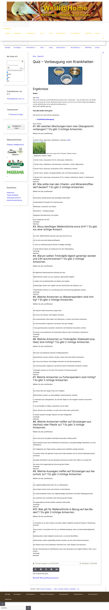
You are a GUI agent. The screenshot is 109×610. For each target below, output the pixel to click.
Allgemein (40, 56)
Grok (57, 578)
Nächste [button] (36, 181)
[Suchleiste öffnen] (103, 38)
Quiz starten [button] (37, 124)
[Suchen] (28, 608)
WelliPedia (88, 33)
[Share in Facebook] (40, 570)
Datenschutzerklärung (14, 200)
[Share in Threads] (46, 570)
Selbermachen (60, 33)
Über (55, 589)
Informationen (30, 33)
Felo (37, 98)
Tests (42, 33)
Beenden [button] (36, 555)
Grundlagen (17, 33)
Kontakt (61, 589)
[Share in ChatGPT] (35, 570)
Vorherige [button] (36, 179)
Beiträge (7, 33)
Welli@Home (7, 28)
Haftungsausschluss (14, 198)
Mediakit (72, 589)
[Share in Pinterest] (51, 570)
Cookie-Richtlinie (12, 195)
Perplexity (51, 578)
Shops (51, 33)
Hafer (69, 140)
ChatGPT (37, 578)
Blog (34, 56)
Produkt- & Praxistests (47, 594)
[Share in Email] (56, 570)
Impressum (10, 192)
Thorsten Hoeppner (46, 589)
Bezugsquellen (63, 594)
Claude (43, 578)
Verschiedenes (75, 33)
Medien (66, 589)
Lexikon (97, 33)
